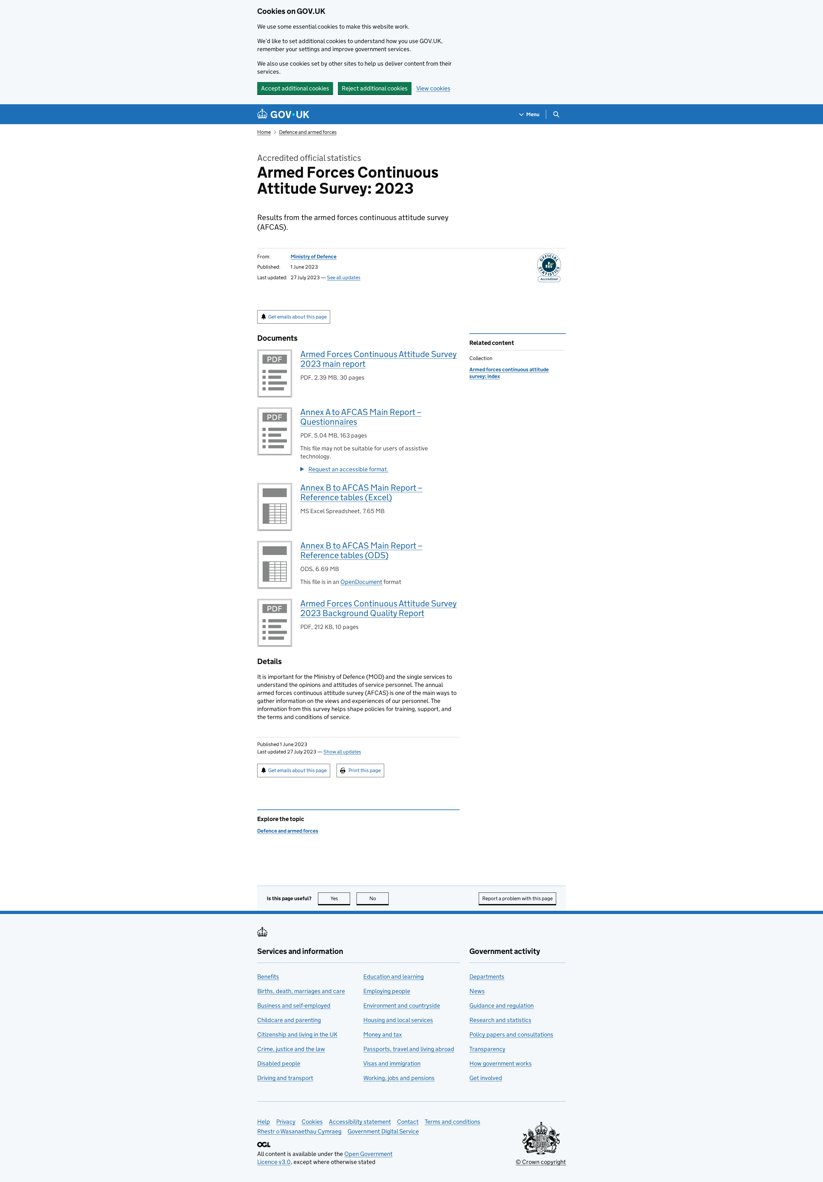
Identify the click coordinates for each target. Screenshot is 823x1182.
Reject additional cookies (375, 88)
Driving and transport (285, 1078)
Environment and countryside (401, 1005)
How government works (500, 1063)
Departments (486, 976)
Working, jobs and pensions (399, 1078)
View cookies (433, 88)
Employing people (386, 991)
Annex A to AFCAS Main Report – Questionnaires (360, 417)
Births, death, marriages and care (301, 991)
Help (263, 1121)
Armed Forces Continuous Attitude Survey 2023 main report (378, 359)
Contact (408, 1121)
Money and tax (382, 1034)
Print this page (364, 770)
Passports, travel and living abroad (408, 1049)
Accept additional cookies (295, 88)
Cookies (312, 1121)
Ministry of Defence (314, 257)
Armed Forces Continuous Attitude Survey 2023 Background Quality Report (378, 608)
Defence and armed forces (308, 132)
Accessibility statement (360, 1121)
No (379, 898)
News (477, 991)
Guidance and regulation (501, 1005)
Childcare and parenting (289, 1020)
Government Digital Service (383, 1131)
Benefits (268, 976)
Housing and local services (398, 1020)
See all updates (343, 277)
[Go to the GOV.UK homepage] (283, 114)
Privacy (285, 1121)
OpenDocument (361, 582)
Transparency (487, 1049)
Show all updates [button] (342, 752)
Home (264, 132)
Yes (340, 898)
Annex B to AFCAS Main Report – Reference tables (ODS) (361, 550)
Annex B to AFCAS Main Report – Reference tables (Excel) (361, 492)
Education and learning (393, 976)
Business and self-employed (293, 1005)
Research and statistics (500, 1020)
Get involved (485, 1078)
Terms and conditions (452, 1121)
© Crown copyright (541, 1162)
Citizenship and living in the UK (297, 1034)
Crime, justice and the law (291, 1049)
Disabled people (278, 1063)
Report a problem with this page (517, 898)
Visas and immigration (392, 1063)
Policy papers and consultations (511, 1034)
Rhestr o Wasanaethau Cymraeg (299, 1131)
